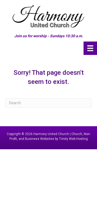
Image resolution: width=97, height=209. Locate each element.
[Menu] (90, 48)
